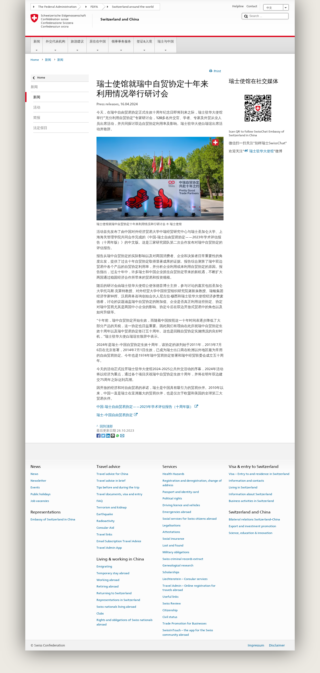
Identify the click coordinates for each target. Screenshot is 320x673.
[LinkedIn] (108, 435)
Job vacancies (39, 501)
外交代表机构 (55, 41)
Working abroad (107, 579)
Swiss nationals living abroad (116, 606)
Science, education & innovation (250, 533)
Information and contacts (246, 480)
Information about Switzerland (250, 494)
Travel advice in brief (111, 480)
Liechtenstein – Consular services (185, 579)
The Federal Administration (57, 7)
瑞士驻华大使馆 (261, 151)
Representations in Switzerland (118, 600)
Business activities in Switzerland (251, 501)
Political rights (172, 498)
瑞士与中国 (166, 41)
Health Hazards (173, 474)
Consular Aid (105, 527)
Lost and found (172, 545)
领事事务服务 (121, 41)
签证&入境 (144, 41)
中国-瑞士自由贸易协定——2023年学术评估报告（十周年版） (144, 406)
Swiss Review (171, 603)
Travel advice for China (112, 474)
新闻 (37, 41)
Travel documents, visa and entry (119, 494)
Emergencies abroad (176, 512)
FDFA (94, 7)
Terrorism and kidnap (111, 507)
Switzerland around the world (133, 7)
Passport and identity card (180, 491)
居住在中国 (98, 41)
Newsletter (38, 480)
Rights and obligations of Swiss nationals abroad (124, 622)
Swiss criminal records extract (182, 558)
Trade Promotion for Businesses (184, 623)
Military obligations (175, 552)
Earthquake (104, 514)
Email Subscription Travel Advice (118, 541)
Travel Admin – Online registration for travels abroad (189, 588)
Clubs (100, 613)
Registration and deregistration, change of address (192, 483)
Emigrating (104, 566)
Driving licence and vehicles (181, 505)
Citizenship (170, 610)
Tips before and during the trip (117, 487)
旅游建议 (77, 41)
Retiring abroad (107, 586)
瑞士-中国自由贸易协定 (114, 415)
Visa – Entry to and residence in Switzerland (259, 474)
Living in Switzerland (243, 487)
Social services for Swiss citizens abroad (189, 518)
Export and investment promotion (252, 526)
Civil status (169, 616)
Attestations (171, 532)
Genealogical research (177, 565)
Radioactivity (105, 521)
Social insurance (173, 538)
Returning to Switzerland (114, 593)
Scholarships (170, 572)
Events (35, 487)
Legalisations (171, 525)
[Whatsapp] (118, 435)
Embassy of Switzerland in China (52, 519)
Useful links (170, 596)
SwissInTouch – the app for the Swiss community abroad (187, 632)
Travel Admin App (109, 547)
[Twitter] (103, 435)
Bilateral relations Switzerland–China (254, 519)
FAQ (99, 501)
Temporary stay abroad (112, 573)
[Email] (122, 435)
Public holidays (40, 494)
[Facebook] (98, 435)
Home (34, 60)
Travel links (104, 534)
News (34, 474)
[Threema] (113, 435)
